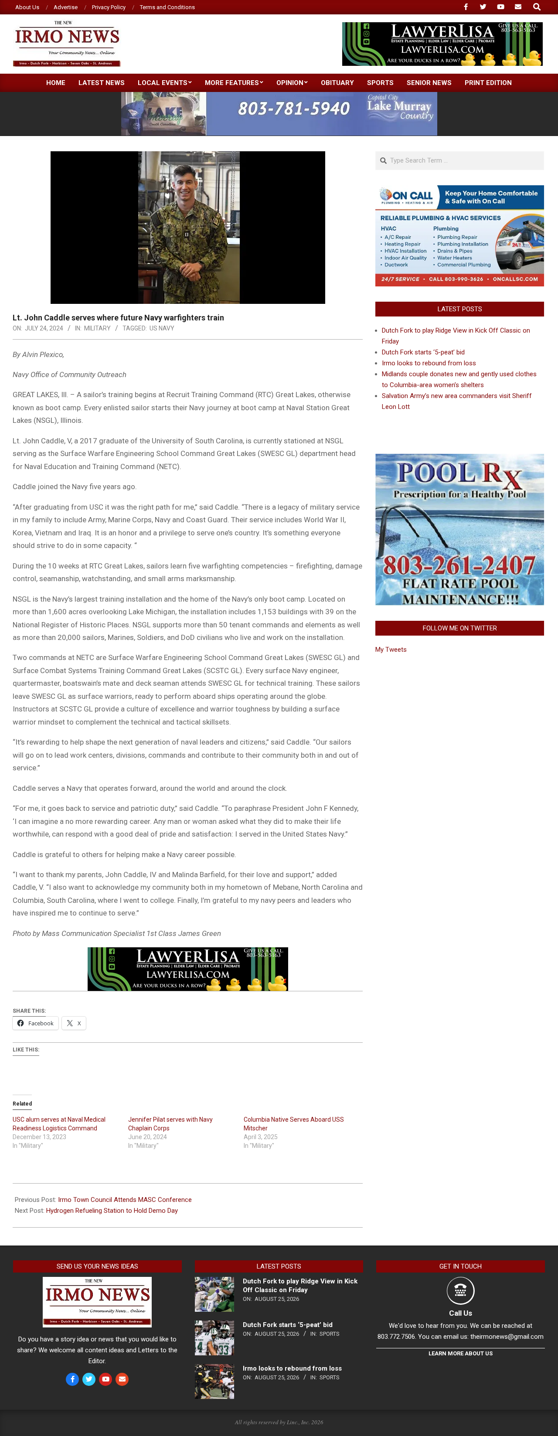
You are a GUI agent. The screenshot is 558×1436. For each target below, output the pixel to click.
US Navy (162, 328)
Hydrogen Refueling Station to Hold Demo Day (112, 1211)
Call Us (460, 1313)
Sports (330, 1334)
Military (97, 328)
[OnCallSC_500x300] (459, 190)
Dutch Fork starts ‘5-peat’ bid (423, 352)
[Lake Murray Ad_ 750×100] (279, 95)
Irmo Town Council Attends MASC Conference (125, 1200)
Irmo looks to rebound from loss (429, 363)
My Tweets (391, 649)
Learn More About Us (461, 1353)
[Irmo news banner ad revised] (442, 26)
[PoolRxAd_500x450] (459, 459)
